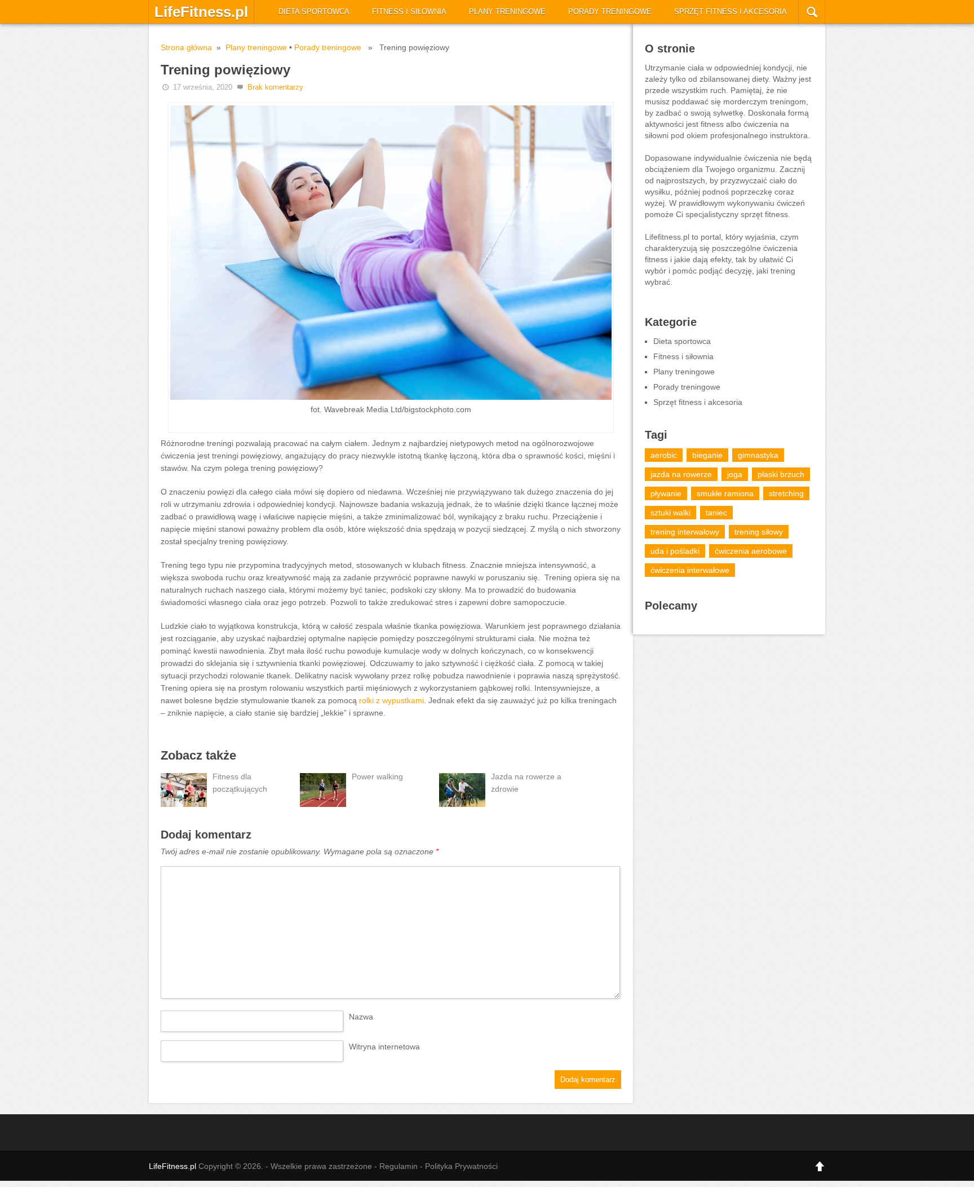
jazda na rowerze (681, 474)
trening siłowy (758, 531)
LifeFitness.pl (201, 11)
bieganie (707, 455)
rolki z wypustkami (391, 700)
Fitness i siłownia (409, 11)
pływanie (665, 493)
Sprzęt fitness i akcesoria (730, 11)
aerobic (663, 455)
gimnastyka (758, 455)
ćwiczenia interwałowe (689, 570)
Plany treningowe (507, 11)
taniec (716, 512)
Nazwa (361, 1016)
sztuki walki (670, 512)
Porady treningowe (610, 11)
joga (734, 474)
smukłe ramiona (725, 493)
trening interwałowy (684, 531)
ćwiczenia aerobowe (751, 550)
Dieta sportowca (313, 11)
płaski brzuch (781, 474)
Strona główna (186, 47)
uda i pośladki (674, 550)
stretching (786, 493)
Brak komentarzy (275, 87)
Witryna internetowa (384, 1046)
